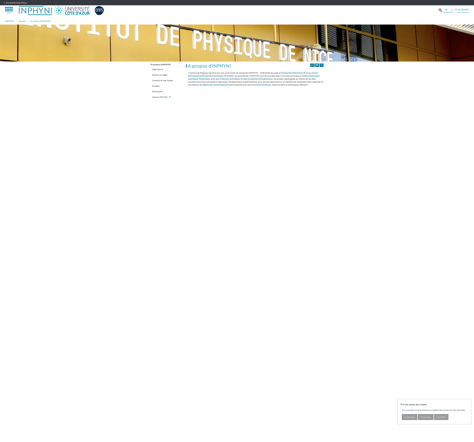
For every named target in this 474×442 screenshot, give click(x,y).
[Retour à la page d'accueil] (35, 10)
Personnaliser (426, 417)
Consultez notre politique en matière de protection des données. (434, 410)
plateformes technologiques (215, 84)
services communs (262, 84)
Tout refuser (441, 417)
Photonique (204, 78)
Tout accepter (409, 417)
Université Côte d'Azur (16, 2)
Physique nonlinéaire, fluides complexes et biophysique (246, 78)
